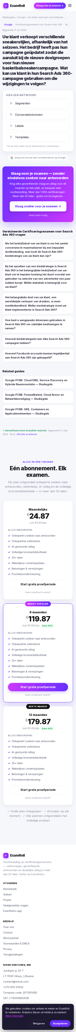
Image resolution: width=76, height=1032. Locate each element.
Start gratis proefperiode (38, 584)
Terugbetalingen (13, 954)
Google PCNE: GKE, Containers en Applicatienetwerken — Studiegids (27, 411)
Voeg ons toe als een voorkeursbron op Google (40, 157)
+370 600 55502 (13, 987)
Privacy (7, 948)
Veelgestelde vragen (15, 905)
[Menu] (70, 5)
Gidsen (7, 894)
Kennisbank (10, 888)
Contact (8, 932)
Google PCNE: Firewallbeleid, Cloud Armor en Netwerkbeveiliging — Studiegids (34, 396)
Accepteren (60, 1023)
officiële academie (26, 434)
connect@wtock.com (16, 981)
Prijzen (7, 899)
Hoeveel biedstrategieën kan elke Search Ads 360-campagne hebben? (38, 340)
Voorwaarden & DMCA (16, 943)
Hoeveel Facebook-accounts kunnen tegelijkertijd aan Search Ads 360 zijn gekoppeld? (37, 355)
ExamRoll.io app (12, 910)
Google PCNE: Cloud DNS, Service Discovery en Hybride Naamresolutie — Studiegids (36, 382)
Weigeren (39, 1023)
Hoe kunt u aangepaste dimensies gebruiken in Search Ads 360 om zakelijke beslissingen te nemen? (35, 324)
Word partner (11, 938)
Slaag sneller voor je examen (38, 206)
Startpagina (8, 17)
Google (21, 17)
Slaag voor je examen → (49, 5)
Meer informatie (14, 1015)
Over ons (8, 927)
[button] (38, 550)
